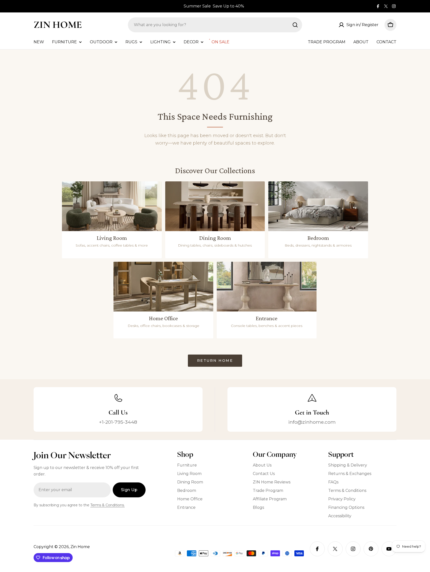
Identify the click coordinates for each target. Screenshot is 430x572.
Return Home (215, 360)
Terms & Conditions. (107, 505)
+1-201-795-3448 (118, 422)
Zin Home (58, 25)
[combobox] (215, 24)
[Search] (295, 25)
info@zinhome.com (312, 422)
